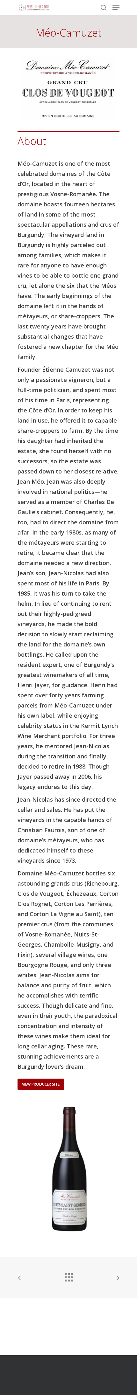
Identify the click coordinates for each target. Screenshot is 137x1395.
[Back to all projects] (68, 1275)
